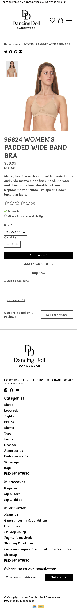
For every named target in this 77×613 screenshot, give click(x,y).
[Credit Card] (34, 607)
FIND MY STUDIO (17, 473)
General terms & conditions (26, 520)
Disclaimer (12, 526)
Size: (8, 225)
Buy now (38, 273)
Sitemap (10, 555)
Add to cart (38, 255)
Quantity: (10, 237)
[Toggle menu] (69, 20)
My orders (12, 494)
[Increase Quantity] (16, 244)
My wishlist (13, 500)
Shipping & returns (18, 543)
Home (7, 44)
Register (11, 488)
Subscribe (58, 577)
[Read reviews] (17, 203)
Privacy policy (15, 532)
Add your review (56, 314)
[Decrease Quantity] (8, 244)
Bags (7, 468)
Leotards (11, 410)
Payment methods (18, 537)
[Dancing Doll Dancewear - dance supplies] (26, 20)
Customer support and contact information (38, 549)
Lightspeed (27, 600)
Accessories (13, 450)
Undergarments (16, 456)
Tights (9, 416)
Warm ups (12, 462)
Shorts (9, 428)
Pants (8, 439)
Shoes (8, 405)
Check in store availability (25, 216)
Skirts (9, 422)
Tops (7, 433)
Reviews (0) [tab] (16, 300)
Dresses (10, 445)
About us (11, 515)
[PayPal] (41, 607)
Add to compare (18, 280)
